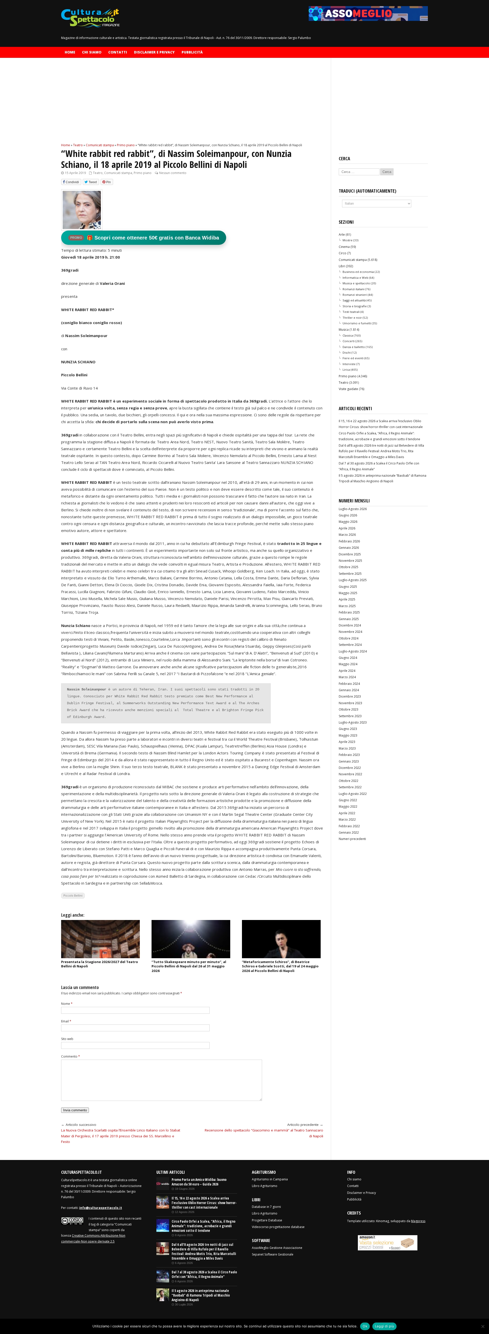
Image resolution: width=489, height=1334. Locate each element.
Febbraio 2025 (349, 612)
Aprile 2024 (347, 671)
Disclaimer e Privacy (154, 52)
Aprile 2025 (347, 599)
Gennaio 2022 (349, 832)
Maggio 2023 (348, 735)
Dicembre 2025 (350, 554)
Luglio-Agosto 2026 (353, 509)
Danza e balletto (354, 347)
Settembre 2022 (350, 787)
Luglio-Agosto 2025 (353, 580)
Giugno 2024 (348, 658)
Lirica (346, 369)
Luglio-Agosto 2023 (353, 722)
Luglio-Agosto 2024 (353, 651)
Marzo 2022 (347, 819)
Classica (348, 335)
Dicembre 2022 (350, 768)
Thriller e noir (352, 317)
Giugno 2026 (348, 515)
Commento (70, 1056)
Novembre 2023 (350, 703)
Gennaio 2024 (349, 690)
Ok (365, 1326)
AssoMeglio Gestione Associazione (277, 1248)
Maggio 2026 (348, 521)
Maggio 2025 (348, 593)
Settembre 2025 (350, 573)
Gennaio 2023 (349, 761)
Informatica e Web (355, 277)
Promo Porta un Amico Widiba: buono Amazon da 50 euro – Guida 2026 (199, 1181)
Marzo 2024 (347, 677)
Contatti (117, 52)
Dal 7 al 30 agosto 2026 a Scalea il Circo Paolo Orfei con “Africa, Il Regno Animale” (204, 1274)
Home (70, 52)
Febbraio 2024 (349, 684)
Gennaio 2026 (349, 547)
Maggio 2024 (348, 664)
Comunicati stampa (118, 173)
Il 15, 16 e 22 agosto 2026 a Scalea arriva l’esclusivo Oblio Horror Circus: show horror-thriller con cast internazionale (204, 1203)
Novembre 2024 (350, 632)
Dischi (347, 352)
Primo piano (143, 173)
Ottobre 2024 (348, 638)
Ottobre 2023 (348, 709)
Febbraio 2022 (349, 826)
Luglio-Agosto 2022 (353, 794)
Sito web (67, 1039)
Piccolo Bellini (73, 895)
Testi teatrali (351, 312)
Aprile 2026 (347, 528)
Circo (342, 253)
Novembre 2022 (350, 774)
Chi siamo (91, 52)
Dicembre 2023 (350, 696)
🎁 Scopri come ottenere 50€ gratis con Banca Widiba (144, 238)
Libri (342, 266)
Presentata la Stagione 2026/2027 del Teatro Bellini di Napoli (99, 963)
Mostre (347, 240)
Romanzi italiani (353, 289)
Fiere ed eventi (353, 358)
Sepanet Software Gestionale (272, 1254)
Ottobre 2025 (348, 567)
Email (66, 1021)
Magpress (418, 1221)
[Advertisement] (192, 104)
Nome (67, 1004)
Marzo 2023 (347, 748)
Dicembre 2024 (350, 625)
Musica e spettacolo (356, 283)
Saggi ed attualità (354, 300)
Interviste (349, 364)
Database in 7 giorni (266, 1207)
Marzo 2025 (347, 606)
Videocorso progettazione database (278, 1227)
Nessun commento (172, 173)
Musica (344, 329)
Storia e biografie (355, 306)
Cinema (344, 247)
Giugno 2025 (348, 586)
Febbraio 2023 (349, 755)
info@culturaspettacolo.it (100, 1208)
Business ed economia (358, 272)
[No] (482, 1326)
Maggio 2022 (348, 806)
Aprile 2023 (347, 742)
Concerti (349, 341)
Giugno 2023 (348, 729)
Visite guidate (348, 389)
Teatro (98, 173)
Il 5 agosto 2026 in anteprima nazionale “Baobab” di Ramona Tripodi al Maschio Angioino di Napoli (201, 1295)
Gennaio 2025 (349, 619)
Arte (342, 234)
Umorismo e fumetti (357, 323)
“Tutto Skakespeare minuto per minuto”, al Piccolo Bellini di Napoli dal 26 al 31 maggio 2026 (189, 966)
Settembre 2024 (350, 645)
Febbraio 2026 (349, 541)
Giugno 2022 (348, 800)
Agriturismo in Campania (270, 1179)
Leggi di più (384, 1326)
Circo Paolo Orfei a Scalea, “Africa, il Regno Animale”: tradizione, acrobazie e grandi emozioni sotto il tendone (203, 1226)
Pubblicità (192, 52)
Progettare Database (267, 1220)
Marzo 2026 (347, 534)
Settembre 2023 (350, 716)
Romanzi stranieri (355, 295)
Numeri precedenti (352, 839)
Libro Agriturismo (264, 1186)
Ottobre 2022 (348, 781)
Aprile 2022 (347, 813)
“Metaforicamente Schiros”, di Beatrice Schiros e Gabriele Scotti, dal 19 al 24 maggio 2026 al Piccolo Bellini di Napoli (280, 966)
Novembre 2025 (350, 560)
